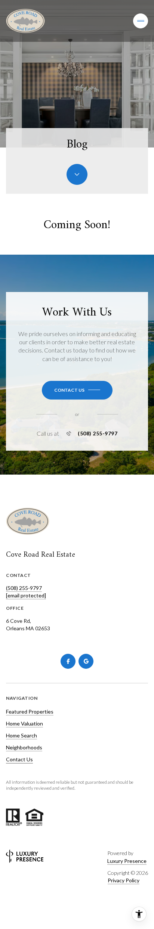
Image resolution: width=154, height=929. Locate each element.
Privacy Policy (123, 880)
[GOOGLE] (85, 661)
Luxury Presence (127, 861)
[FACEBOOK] (68, 661)
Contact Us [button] (19, 759)
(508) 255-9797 (97, 433)
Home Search (21, 735)
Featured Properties (29, 711)
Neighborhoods (24, 747)
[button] (77, 390)
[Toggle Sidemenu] (140, 20)
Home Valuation (24, 723)
